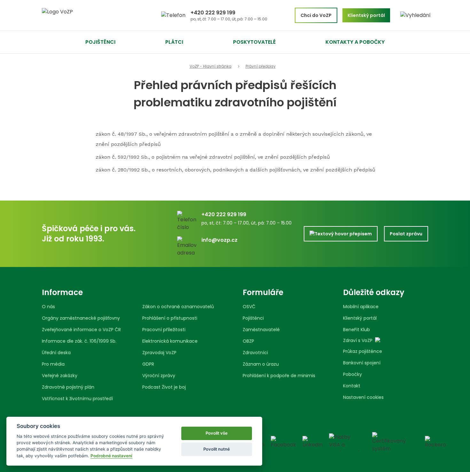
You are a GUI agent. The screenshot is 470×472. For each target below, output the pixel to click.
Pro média (53, 364)
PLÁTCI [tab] (174, 42)
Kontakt (351, 386)
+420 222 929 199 (213, 12)
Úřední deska (56, 352)
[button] (415, 15)
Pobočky (352, 374)
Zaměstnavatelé (261, 329)
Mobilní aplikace (361, 306)
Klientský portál (360, 318)
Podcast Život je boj (164, 387)
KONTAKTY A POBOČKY (355, 42)
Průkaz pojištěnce (362, 351)
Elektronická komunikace (170, 341)
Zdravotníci (255, 352)
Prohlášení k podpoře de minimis (279, 375)
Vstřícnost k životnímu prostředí (77, 398)
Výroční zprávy (158, 375)
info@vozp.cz (219, 240)
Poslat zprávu (406, 234)
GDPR (148, 364)
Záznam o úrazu (261, 364)
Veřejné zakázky (59, 375)
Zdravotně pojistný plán (68, 387)
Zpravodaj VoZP (159, 352)
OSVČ (249, 306)
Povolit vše (217, 433)
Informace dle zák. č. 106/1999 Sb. (79, 341)
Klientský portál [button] (366, 15)
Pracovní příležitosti (163, 329)
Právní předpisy (261, 66)
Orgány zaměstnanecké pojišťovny (81, 318)
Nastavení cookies (363, 397)
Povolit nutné (216, 449)
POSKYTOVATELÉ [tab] (254, 42)
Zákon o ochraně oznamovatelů (178, 306)
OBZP (248, 341)
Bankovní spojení (361, 363)
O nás (48, 306)
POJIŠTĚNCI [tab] (100, 42)
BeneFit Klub (356, 329)
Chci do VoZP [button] (316, 15)
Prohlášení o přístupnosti (169, 318)
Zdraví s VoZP (357, 340)
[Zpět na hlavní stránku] (81, 15)
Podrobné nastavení (111, 455)
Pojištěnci (253, 318)
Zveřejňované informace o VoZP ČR (81, 329)
